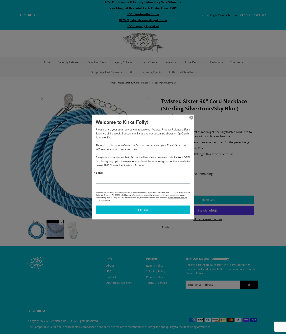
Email (99, 172)
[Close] (191, 118)
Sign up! (143, 209)
